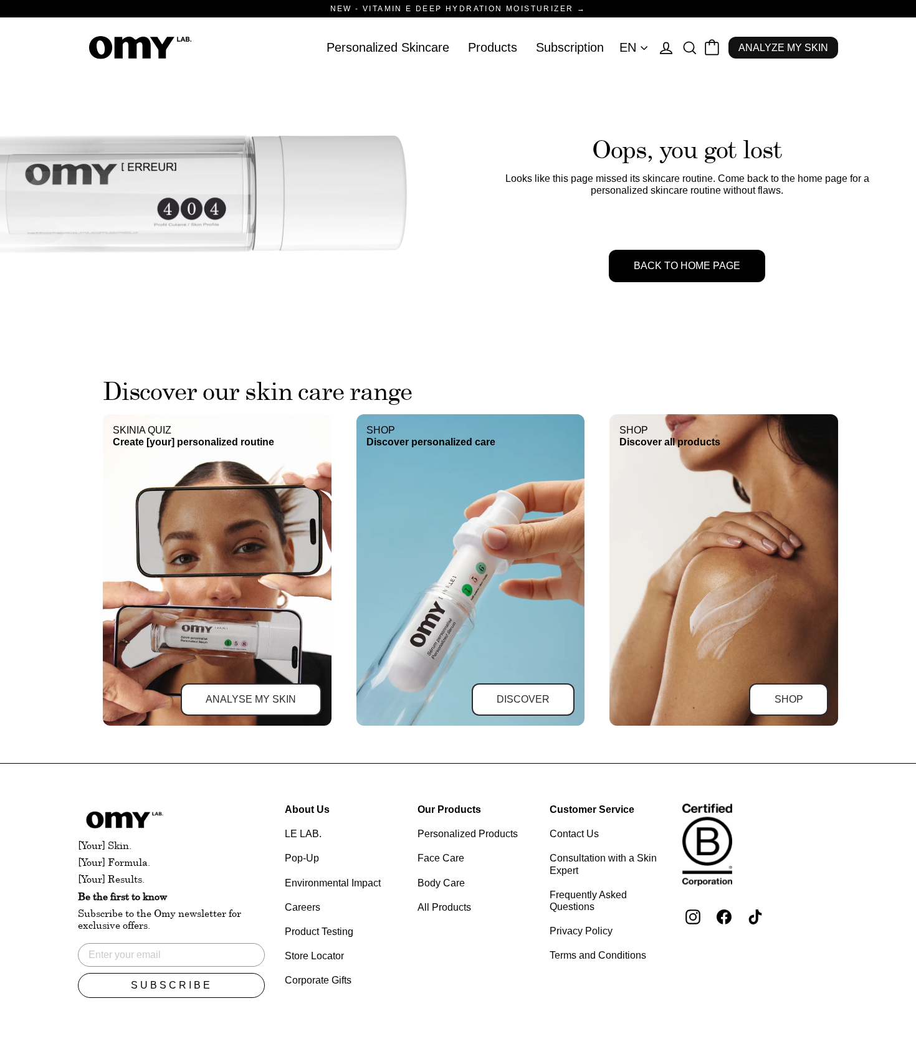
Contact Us (574, 833)
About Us (307, 809)
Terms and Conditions (598, 955)
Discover (523, 699)
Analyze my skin (783, 47)
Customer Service (592, 809)
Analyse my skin (251, 699)
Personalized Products (467, 833)
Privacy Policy (581, 931)
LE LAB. (303, 833)
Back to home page (687, 265)
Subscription (570, 47)
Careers (302, 907)
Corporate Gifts (318, 980)
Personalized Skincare (388, 47)
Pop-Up (302, 858)
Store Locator (314, 956)
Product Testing (319, 931)
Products (492, 47)
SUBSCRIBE (171, 985)
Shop (789, 699)
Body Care (441, 883)
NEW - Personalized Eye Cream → (458, 8)
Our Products (449, 809)
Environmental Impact (333, 883)
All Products (444, 907)
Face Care (440, 858)
